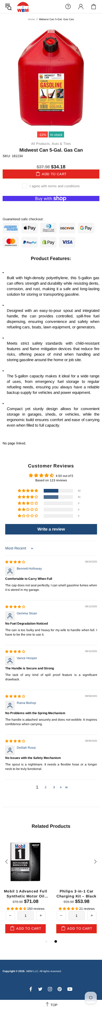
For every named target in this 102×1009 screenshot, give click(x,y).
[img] (15, 562)
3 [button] (54, 787)
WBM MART (23, 6)
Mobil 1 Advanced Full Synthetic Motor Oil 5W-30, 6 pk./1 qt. (25, 893)
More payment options (51, 207)
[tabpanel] (76, 887)
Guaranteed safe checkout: (23, 219)
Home (31, 19)
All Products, (41, 144)
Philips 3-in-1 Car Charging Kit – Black (76, 893)
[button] (28, 491)
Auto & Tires (61, 144)
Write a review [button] (51, 529)
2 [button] (46, 787)
